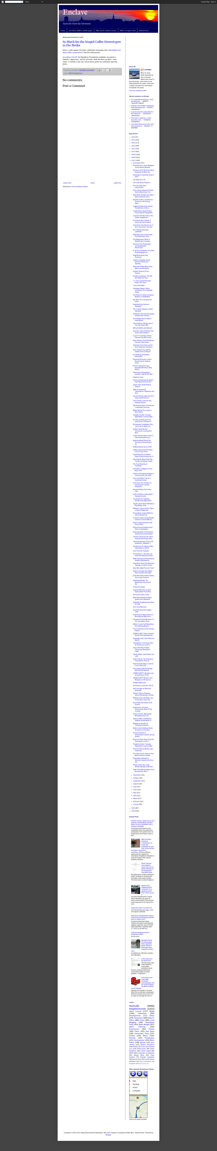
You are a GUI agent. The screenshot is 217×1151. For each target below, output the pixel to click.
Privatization (149, 1038)
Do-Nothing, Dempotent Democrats (141, 355)
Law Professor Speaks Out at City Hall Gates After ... (143, 324)
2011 (133, 149)
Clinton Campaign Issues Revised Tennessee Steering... (141, 262)
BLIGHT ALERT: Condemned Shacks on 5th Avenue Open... (143, 201)
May (135, 793)
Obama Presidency (147, 1044)
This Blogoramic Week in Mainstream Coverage (141, 240)
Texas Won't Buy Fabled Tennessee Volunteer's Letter (141, 649)
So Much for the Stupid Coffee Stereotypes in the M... (143, 547)
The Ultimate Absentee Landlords (140, 231)
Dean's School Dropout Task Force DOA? (142, 523)
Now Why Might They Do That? (143, 568)
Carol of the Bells (139, 285)
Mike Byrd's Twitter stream (106, 31)
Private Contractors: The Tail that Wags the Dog (142, 277)
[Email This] (103, 70)
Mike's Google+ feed (127, 31)
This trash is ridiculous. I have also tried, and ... (141, 119)
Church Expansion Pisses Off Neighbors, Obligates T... (143, 542)
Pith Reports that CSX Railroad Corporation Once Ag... (143, 406)
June (135, 790)
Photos (151, 1029)
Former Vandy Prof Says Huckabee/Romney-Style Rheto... (142, 367)
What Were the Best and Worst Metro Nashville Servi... (143, 196)
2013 (133, 143)
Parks (137, 1031)
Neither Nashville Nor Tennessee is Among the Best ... (142, 431)
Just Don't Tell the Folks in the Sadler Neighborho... (143, 216)
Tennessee (138, 1018)
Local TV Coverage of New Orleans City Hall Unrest (142, 336)
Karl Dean (150, 1031)
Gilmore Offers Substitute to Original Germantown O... (142, 719)
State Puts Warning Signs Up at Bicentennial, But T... (143, 770)
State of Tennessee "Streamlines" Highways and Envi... (143, 391)
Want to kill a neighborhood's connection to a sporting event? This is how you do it (147, 890)
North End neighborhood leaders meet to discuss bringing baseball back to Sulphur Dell (142, 917)
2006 (133, 808)
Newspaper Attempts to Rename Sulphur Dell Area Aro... (143, 760)
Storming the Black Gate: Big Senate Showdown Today (142, 460)
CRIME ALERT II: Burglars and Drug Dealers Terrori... (143, 674)
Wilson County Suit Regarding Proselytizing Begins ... (143, 625)
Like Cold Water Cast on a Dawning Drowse (142, 479)
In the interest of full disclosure (146, 960)
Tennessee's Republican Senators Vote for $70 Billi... (143, 373)
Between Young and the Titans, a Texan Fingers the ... (143, 509)
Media (151, 1011)
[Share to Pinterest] (112, 70)
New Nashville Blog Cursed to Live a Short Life (143, 664)
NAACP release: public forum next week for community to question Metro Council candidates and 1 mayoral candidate (142, 823)
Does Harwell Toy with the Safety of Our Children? (142, 351)
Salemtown (142, 1013)
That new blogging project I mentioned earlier (140, 933)
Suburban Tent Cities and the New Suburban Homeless (143, 346)
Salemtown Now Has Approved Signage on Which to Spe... (143, 564)
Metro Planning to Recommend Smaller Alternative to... (143, 559)
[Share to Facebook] (110, 70)
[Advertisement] (92, 161)
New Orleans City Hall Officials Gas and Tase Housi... (143, 341)
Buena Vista (136, 1059)
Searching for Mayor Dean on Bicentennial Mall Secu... (143, 615)
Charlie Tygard (146, 1051)
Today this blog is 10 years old (141, 908)
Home (63, 31)
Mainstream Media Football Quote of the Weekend (142, 598)
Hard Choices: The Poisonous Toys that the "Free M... (143, 660)
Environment (134, 1029)
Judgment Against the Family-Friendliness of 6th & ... (143, 207)
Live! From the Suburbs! (141, 551)
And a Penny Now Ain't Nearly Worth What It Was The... (143, 191)
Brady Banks (142, 1063)
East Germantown (145, 1061)
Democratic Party (142, 1033)
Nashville (134, 1006)
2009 (133, 154)
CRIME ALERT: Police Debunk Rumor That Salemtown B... (143, 634)
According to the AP (70, 57)
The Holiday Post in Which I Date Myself (142, 319)
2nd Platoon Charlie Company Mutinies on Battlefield (143, 296)
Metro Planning (137, 1027)
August (135, 784)
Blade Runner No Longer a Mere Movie (142, 411)
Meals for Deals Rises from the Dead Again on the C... (143, 740)
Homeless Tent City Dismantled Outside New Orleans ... (143, 315)
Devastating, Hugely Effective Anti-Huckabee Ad (143, 514)
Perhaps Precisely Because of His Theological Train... (143, 620)
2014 (133, 140)
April (135, 795)
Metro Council (135, 1011)
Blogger (108, 1135)
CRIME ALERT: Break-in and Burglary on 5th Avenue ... (142, 679)
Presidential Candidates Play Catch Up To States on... (143, 425)
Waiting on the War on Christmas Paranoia (140, 724)
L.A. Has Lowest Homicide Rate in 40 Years (142, 281)
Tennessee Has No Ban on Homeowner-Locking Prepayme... (142, 484)
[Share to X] (107, 70)
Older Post (117, 183)
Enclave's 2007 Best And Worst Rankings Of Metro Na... (143, 171)
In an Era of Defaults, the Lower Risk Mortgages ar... (143, 251)
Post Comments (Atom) (80, 186)
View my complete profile (137, 90)
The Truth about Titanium (141, 182)
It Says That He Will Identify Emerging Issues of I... (142, 715)
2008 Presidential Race (75, 73)
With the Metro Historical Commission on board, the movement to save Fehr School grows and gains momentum (142, 845)
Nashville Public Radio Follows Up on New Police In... (143, 576)
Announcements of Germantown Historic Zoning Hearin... (143, 734)
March (135, 798)
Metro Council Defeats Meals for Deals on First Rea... (143, 729)
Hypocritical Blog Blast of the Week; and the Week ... (142, 267)
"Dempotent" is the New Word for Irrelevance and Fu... (143, 644)
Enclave (75, 12)
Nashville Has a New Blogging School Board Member (143, 166)
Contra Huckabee (139, 587)
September (137, 781)
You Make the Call (139, 180)
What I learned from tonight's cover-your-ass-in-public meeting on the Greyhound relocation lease (147, 868)
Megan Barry (139, 1055)
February (136, 801)
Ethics (152, 1016)
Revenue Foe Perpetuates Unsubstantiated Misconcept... (142, 246)
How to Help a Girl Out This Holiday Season (142, 401)
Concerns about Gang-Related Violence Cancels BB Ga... (143, 518)
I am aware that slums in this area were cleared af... (142, 125)
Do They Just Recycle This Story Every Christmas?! (142, 420)
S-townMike (147, 70)
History (135, 1047)
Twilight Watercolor (139, 683)
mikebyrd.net (144, 31)
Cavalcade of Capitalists (146, 1053)
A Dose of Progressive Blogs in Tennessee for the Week (143, 474)
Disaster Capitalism (147, 1057)
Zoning (132, 1036)
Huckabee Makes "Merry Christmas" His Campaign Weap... (142, 290)
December (137, 163)
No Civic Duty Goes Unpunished (139, 186)
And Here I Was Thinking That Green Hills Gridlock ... (143, 332)
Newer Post (67, 183)
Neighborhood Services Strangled (141, 305)
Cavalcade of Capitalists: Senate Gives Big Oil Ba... (142, 500)
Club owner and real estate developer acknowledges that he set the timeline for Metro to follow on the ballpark (142, 983)
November (137, 775)
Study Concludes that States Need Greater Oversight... (142, 572)
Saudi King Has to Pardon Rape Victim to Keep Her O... (143, 455)
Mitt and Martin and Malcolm (142, 328)
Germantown (139, 1040)
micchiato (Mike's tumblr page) (80, 31)
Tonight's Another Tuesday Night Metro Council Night (142, 416)
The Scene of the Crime (141, 595)
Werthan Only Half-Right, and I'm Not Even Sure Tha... (143, 699)
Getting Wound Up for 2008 (142, 447)
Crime (142, 1020)
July (134, 787)
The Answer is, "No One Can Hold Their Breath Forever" (143, 555)
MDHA (131, 1053)
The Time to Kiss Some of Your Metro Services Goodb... (143, 754)
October (136, 778)
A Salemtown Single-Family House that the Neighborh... (143, 212)
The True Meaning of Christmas (140, 465)
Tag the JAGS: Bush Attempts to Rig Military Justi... (143, 504)
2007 (133, 160)
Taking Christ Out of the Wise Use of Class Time (143, 451)
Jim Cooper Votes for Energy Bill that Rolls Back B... (142, 669)
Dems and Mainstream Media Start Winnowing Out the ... (143, 381)
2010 (133, 151)
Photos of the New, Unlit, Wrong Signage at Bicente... (143, 766)
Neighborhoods (137, 1008)
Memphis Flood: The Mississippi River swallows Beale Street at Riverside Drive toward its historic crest (142, 945)
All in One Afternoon (140, 607)
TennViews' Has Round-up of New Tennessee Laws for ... (143, 226)
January (136, 804)
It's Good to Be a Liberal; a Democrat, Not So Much (142, 221)
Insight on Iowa (138, 377)
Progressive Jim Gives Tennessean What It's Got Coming (142, 709)
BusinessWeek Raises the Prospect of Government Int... (142, 442)
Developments (135, 1016)
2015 (133, 137)
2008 (133, 157)
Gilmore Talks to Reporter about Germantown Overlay (143, 694)
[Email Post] (98, 70)
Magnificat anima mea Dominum (140, 256)
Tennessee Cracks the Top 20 (143, 685)
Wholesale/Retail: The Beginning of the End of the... (142, 582)
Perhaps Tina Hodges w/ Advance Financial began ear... (142, 106)
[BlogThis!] (105, 70)
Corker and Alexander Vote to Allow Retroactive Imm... (143, 436)
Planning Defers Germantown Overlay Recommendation (143, 533)
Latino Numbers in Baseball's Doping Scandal (143, 495)
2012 (133, 146)
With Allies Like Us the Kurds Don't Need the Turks (142, 235)
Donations (132, 1063)
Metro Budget (144, 1024)
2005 (133, 811)
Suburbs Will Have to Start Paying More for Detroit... (142, 591)
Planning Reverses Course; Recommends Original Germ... (142, 361)
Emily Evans (141, 1049)
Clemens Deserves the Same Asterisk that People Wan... (143, 537)
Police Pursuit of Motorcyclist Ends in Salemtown (142, 528)
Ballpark (143, 1042)
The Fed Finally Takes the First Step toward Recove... (143, 397)
